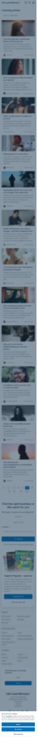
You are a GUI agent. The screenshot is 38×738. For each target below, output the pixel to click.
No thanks (18, 729)
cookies (8, 716)
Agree (18, 724)
